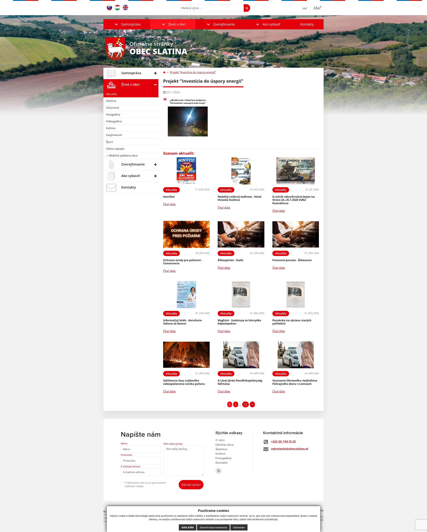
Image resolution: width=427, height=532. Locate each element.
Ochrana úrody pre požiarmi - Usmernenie (182, 261)
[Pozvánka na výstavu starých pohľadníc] (295, 294)
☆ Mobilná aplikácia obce (122, 155)
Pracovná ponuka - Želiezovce (292, 260)
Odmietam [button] (239, 527)
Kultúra (110, 128)
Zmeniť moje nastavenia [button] (213, 527)
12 (245, 404)
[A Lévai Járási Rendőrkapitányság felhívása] (241, 354)
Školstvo (221, 449)
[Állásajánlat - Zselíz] (241, 234)
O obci (220, 440)
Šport (109, 142)
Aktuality (111, 94)
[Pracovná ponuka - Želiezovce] (295, 234)
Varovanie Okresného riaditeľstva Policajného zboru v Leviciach (294, 382)
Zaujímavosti (114, 135)
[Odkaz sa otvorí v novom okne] (219, 471)
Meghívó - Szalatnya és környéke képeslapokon (239, 321)
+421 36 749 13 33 (283, 441)
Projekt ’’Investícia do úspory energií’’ (193, 72)
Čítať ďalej (169, 204)
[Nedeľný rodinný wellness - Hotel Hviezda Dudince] (241, 170)
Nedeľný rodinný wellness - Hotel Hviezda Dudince (239, 198)
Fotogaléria (113, 114)
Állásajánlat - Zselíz (230, 260)
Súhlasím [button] (187, 527)
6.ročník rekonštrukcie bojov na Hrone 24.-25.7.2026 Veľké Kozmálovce (293, 200)
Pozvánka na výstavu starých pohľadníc (291, 321)
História (111, 101)
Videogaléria (114, 121)
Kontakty (307, 24)
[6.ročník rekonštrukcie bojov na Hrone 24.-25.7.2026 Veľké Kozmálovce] (295, 170)
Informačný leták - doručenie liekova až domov (182, 321)
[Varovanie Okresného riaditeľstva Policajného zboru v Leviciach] (295, 354)
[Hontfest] (186, 170)
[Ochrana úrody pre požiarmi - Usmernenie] (186, 234)
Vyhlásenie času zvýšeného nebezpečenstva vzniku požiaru (184, 382)
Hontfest (169, 196)
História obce (225, 444)
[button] (126, 24)
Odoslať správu (191, 484)
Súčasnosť (112, 108)
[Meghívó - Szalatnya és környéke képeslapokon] (241, 294)
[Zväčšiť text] (317, 7)
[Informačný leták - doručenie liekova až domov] (186, 294)
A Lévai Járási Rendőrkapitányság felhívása (240, 382)
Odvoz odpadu (115, 148)
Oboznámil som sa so (145, 484)
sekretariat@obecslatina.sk (289, 448)
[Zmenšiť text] (306, 8)
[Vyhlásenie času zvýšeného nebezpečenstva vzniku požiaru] (186, 354)
